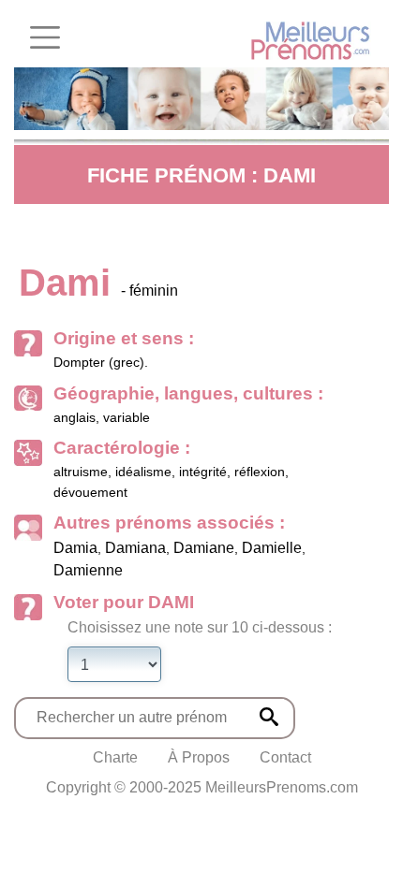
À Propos (199, 757)
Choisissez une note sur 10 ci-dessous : (199, 627)
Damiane (203, 548)
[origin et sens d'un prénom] (269, 716)
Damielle (272, 548)
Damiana (135, 548)
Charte (115, 757)
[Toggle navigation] (45, 37)
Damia (75, 548)
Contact (285, 757)
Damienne (88, 570)
